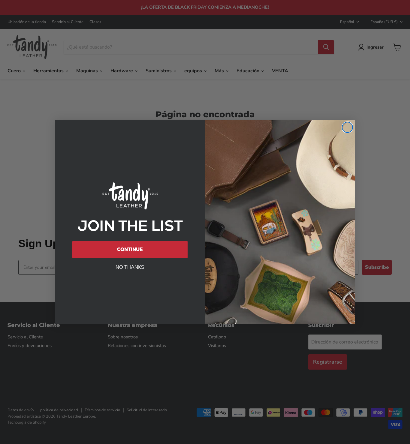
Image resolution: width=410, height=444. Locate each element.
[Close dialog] (347, 127)
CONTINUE (130, 249)
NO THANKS (130, 267)
